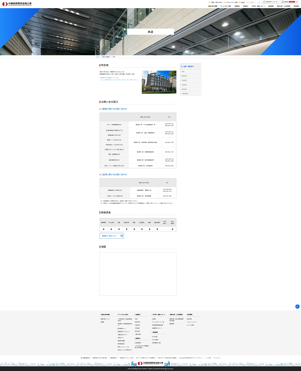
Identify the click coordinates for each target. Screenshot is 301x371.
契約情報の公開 (156, 343)
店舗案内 (237, 6)
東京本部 (184, 76)
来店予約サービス (270, 2)
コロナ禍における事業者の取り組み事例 (142, 346)
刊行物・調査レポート (258, 6)
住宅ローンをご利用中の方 (125, 350)
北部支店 (184, 80)
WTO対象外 (155, 340)
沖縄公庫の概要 (212, 6)
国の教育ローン (122, 328)
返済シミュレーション (123, 347)
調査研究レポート (157, 328)
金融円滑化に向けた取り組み (100, 358)
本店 (183, 71)
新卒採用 (189, 319)
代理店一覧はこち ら (151, 203)
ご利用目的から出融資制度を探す (125, 319)
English (243, 2)
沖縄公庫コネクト (122, 334)
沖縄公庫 (289, 2)
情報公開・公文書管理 (283, 6)
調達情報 (271, 6)
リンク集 (208, 358)
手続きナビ (121, 337)
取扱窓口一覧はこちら (109, 236)
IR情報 (102, 322)
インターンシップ (191, 322)
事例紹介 (245, 6)
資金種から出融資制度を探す (125, 324)
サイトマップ (217, 358)
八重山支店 (185, 93)
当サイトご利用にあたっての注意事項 (145, 358)
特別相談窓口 (121, 344)
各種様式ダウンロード (123, 331)
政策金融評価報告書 (157, 325)
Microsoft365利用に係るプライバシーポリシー (191, 358)
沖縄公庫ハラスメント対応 (126, 358)
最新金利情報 (121, 341)
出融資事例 (138, 343)
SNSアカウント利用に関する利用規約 (167, 358)
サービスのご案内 (225, 6)
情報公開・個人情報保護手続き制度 (177, 319)
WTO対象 (154, 336)
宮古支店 (184, 89)
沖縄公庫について (105, 319)
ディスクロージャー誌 (158, 322)
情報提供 (172, 324)
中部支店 (184, 85)
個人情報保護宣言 (85, 358)
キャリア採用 (190, 325)
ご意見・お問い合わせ (216, 2)
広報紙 (154, 319)
